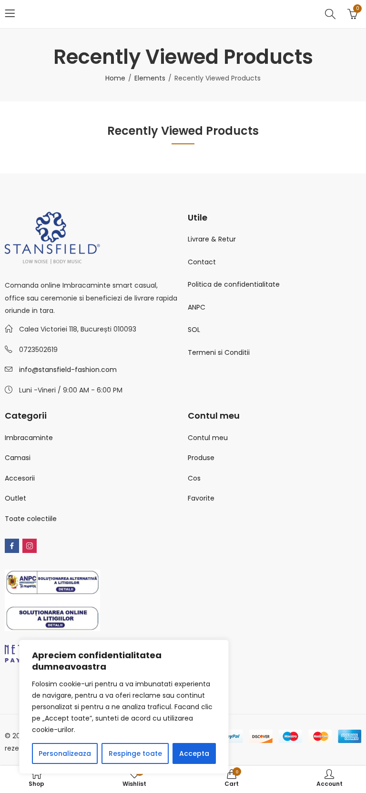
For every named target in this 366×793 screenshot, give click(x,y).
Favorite (201, 498)
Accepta (194, 753)
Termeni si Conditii (219, 352)
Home (115, 78)
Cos (194, 478)
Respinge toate (135, 753)
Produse (201, 457)
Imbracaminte (29, 437)
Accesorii (20, 478)
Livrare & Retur (212, 239)
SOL (194, 329)
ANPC (196, 307)
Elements (149, 78)
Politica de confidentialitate (234, 284)
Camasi (17, 457)
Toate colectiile (31, 518)
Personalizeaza (65, 753)
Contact (202, 262)
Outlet (15, 498)
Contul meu (208, 437)
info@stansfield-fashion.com (68, 369)
